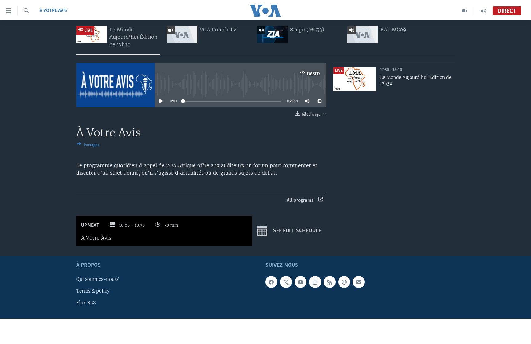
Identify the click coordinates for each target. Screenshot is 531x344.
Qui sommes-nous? (97, 279)
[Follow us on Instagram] (315, 282)
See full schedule (296, 231)
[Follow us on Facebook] (271, 282)
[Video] (464, 10)
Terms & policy (92, 291)
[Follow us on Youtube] (300, 282)
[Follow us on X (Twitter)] (286, 282)
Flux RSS (86, 303)
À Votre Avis (53, 10)
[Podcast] (344, 282)
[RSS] (330, 282)
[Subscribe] (358, 282)
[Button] (88, 146)
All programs (300, 200)
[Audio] (483, 10)
